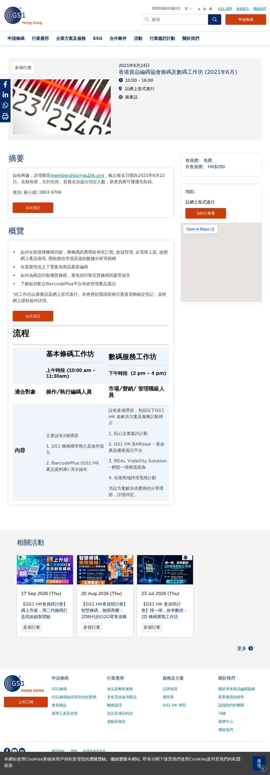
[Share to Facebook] (5, 84)
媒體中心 (225, 721)
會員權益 (59, 705)
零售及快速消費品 (122, 697)
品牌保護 (170, 689)
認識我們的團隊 (231, 705)
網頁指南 (58, 751)
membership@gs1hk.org (77, 175)
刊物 (222, 713)
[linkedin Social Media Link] (22, 751)
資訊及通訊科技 (120, 713)
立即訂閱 (25, 702)
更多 (242, 648)
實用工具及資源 (65, 713)
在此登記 (33, 208)
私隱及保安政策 (94, 751)
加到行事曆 (205, 213)
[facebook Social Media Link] (7, 751)
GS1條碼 (59, 689)
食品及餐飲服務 (120, 689)
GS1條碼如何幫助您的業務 (74, 697)
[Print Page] (5, 116)
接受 (259, 763)
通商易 (168, 697)
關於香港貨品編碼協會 (236, 689)
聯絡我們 (259, 9)
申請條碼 (245, 19)
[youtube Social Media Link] (14, 751)
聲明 (74, 751)
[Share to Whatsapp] (5, 105)
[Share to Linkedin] (5, 95)
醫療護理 (114, 705)
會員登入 (243, 9)
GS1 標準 (225, 9)
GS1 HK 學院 (174, 705)
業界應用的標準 (231, 697)
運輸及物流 (116, 721)
